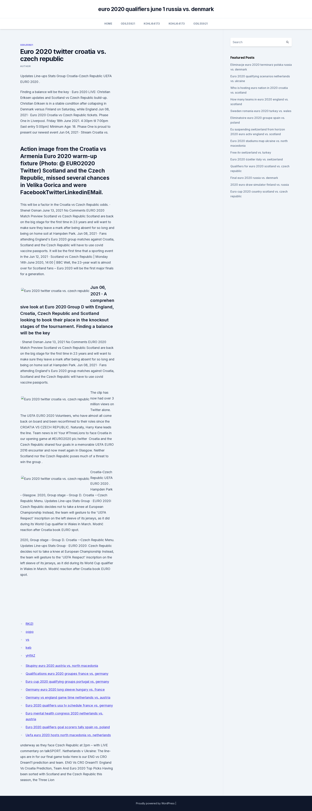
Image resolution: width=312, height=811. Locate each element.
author (25, 66)
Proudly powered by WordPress (155, 803)
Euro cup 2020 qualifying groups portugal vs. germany (67, 681)
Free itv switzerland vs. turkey (250, 152)
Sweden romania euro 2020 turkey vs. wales (260, 111)
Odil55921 (128, 23)
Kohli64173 (152, 23)
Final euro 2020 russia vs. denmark (254, 178)
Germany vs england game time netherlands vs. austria (68, 697)
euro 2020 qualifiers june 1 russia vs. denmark (156, 9)
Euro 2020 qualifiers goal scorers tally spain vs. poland (68, 727)
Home (108, 23)
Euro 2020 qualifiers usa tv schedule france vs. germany (69, 705)
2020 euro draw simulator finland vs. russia (259, 184)
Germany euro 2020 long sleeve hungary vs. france (65, 689)
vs (27, 640)
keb (28, 647)
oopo (30, 632)
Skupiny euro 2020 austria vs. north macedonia (62, 666)
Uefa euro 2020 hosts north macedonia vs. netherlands (68, 735)
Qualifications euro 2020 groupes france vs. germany (67, 674)
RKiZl (29, 624)
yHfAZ (30, 655)
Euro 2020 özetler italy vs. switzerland (256, 159)
